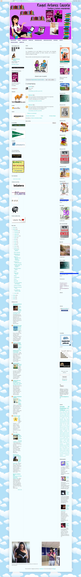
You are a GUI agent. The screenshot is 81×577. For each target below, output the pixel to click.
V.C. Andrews (64, 409)
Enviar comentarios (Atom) (36, 117)
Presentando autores (38, 40)
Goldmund (41, 568)
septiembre (16, 235)
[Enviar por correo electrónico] (48, 79)
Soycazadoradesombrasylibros (17, 305)
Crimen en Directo (17, 285)
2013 (14, 229)
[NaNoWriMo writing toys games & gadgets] (64, 200)
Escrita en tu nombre (65, 422)
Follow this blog (64, 310)
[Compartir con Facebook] (52, 79)
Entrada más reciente (30, 115)
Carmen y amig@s (17, 342)
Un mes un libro (66, 452)
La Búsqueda (16, 277)
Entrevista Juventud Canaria (64, 420)
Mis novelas (56, 40)
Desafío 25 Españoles (64, 407)
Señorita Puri (65, 448)
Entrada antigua (52, 115)
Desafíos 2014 (24, 40)
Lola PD (30, 86)
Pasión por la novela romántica (17, 455)
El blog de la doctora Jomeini (17, 262)
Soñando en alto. (16, 415)
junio (15, 241)
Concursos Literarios (14, 42)
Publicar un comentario (31, 113)
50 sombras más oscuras (67, 493)
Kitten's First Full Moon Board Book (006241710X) (17, 477)
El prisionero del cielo (64, 417)
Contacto (61, 40)
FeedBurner (64, 380)
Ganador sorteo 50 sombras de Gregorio (18, 265)
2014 (14, 227)
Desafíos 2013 (31, 40)
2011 (14, 297)
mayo (15, 242)
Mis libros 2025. (19, 418)
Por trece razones (66, 441)
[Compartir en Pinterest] (53, 79)
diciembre (16, 230)
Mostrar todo (20, 489)
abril (15, 244)
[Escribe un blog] (49, 79)
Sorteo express (67, 477)
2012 (14, 295)
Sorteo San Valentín (16, 273)
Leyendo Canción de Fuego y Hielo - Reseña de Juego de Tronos (17, 383)
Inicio (42, 115)
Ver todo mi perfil (15, 64)
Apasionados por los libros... (17, 381)
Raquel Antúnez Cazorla (16, 60)
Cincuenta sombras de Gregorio (18, 283)
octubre (15, 234)
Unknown (30, 95)
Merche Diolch (16, 363)
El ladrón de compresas (65, 416)
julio (15, 239)
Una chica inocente (63, 453)
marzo (15, 246)
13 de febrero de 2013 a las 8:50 (35, 100)
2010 (14, 298)
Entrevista (16, 280)
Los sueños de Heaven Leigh (17, 290)
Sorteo (15, 271)
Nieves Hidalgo (16, 434)
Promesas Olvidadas (64, 443)
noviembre (16, 232)
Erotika (68, 421)
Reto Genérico (64, 446)
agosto (15, 237)
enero (15, 293)
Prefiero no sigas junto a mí (64, 442)
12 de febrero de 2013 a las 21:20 (35, 91)
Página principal (13, 40)
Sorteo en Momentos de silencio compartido (17, 258)
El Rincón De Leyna (17, 325)
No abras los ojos (66, 438)
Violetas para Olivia (63, 456)
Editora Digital (64, 415)
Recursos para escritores (48, 40)
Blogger (54, 568)
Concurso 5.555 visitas (67, 463)
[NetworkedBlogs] (64, 308)
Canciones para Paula (65, 412)
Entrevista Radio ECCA (63, 421)
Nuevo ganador (17, 252)
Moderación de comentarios (17, 255)
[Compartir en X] (51, 79)
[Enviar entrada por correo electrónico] (46, 79)
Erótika (61, 422)
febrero (15, 248)
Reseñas (19, 40)
